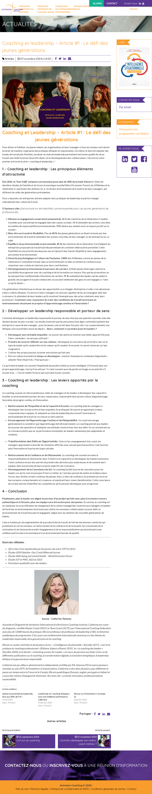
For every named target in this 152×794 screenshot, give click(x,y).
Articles (9, 58)
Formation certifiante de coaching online (45, 9)
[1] (25, 181)
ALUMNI (97, 3)
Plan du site (22, 788)
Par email (125, 107)
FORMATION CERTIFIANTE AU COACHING (26, 9)
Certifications (105, 6)
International (121, 6)
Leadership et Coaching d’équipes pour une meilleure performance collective (53, 696)
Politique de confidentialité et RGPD (69, 788)
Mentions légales (39, 788)
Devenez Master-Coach (82, 7)
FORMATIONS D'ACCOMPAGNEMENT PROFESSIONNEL (63, 9)
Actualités (145, 6)
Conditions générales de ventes (108, 788)
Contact (131, 788)
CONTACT (112, 3)
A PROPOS (134, 7)
